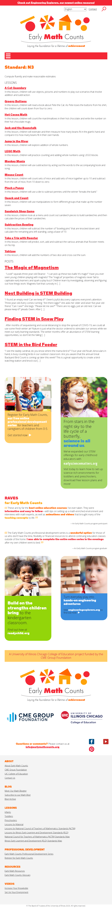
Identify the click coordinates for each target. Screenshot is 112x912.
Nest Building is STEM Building (38, 293)
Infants (8, 812)
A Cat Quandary (15, 88)
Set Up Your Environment (16, 892)
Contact (93, 9)
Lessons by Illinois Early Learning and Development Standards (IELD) (36, 832)
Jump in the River (16, 141)
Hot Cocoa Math (16, 115)
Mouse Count (14, 175)
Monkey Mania (15, 161)
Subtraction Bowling (19, 225)
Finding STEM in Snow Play (34, 319)
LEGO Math (12, 151)
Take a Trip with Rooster (21, 238)
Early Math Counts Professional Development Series (29, 853)
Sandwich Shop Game (19, 211)
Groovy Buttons (16, 101)
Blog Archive (10, 799)
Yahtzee (10, 251)
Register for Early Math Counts (19, 858)
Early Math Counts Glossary (17, 875)
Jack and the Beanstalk (20, 128)
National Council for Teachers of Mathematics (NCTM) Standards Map (37, 836)
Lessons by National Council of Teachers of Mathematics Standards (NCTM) (40, 828)
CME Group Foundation (16, 769)
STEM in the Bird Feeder (31, 345)
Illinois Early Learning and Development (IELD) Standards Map (33, 840)
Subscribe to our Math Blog (17, 795)
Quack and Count (16, 198)
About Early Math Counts (16, 765)
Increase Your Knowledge (16, 888)
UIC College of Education (16, 773)
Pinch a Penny (14, 188)
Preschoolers (11, 820)
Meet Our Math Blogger (16, 790)
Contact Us (10, 777)
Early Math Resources (15, 871)
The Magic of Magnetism (32, 268)
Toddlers (9, 816)
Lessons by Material (14, 824)
